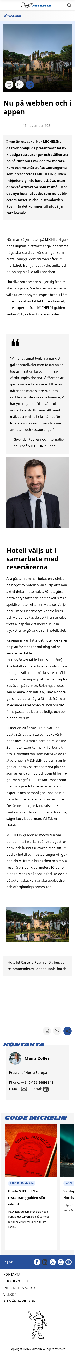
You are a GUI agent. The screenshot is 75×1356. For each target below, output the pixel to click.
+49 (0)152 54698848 (37, 1082)
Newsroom (12, 15)
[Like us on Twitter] (53, 1262)
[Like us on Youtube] (68, 1262)
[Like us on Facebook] (37, 1262)
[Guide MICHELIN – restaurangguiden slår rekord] (31, 1187)
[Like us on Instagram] (61, 1262)
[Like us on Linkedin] (45, 1262)
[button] (69, 5)
